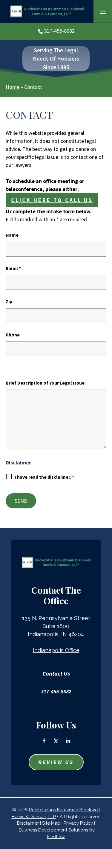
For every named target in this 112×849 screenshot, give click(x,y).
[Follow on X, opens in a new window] (56, 741)
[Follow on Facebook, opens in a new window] (44, 741)
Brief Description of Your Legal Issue (45, 383)
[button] (103, 11)
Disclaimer (18, 462)
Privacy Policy (78, 823)
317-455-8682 (59, 30)
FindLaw (56, 836)
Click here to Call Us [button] (52, 200)
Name (12, 235)
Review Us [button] (56, 762)
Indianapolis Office (56, 650)
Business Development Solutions (53, 830)
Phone (13, 335)
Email (13, 268)
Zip (9, 301)
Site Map (51, 823)
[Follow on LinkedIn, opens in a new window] (68, 741)
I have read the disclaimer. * (44, 477)
